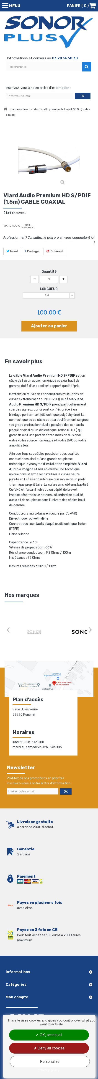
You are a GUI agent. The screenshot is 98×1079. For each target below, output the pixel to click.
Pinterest (56, 251)
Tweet (13, 251)
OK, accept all (50, 1035)
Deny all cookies (50, 1048)
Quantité (49, 272)
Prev (8, 630)
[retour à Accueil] (5, 109)
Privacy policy (49, 1070)
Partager (33, 251)
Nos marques (22, 595)
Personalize (49, 1061)
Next (90, 630)
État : (8, 213)
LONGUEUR (49, 289)
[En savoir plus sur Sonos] (34, 632)
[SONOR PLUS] (49, 32)
